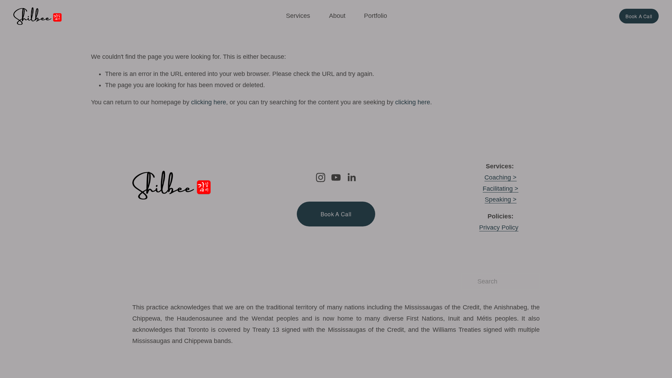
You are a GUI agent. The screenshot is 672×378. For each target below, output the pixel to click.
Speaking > (501, 199)
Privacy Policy (498, 227)
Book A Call (638, 16)
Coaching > (500, 177)
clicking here (208, 102)
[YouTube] (336, 177)
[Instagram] (321, 177)
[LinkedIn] (351, 177)
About (337, 15)
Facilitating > (500, 188)
